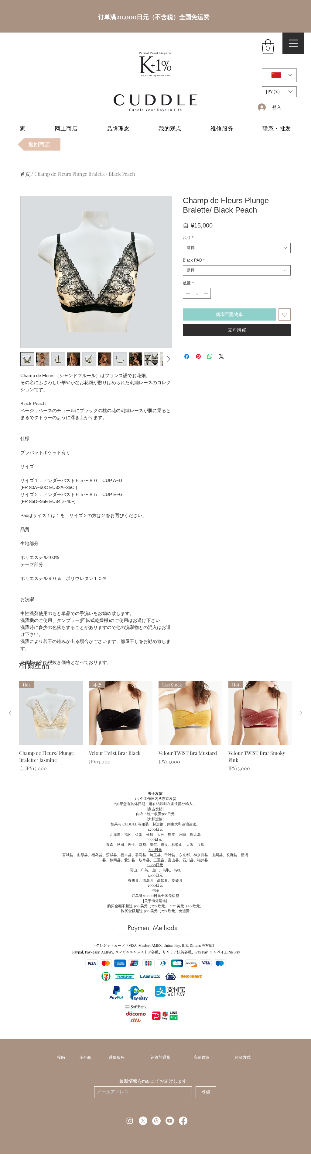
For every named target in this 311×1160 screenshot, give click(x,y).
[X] (143, 1121)
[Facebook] (183, 1121)
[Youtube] (170, 1121)
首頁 (25, 174)
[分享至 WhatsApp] (210, 356)
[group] (155, 726)
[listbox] (279, 91)
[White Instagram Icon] (129, 1121)
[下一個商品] (300, 713)
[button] (268, 46)
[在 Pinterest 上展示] (198, 356)
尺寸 (188, 237)
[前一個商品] (10, 713)
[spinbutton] (197, 293)
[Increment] (206, 293)
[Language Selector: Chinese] (279, 75)
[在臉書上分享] (186, 356)
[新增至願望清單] (285, 314)
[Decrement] (187, 293)
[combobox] (237, 248)
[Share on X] (221, 356)
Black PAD (194, 260)
